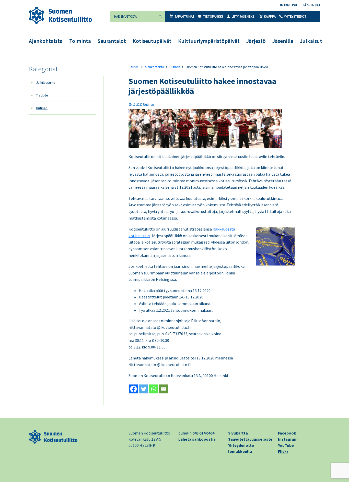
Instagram (288, 439)
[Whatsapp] (153, 388)
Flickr (283, 451)
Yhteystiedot (295, 16)
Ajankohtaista (46, 41)
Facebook (287, 433)
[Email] (163, 388)
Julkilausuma (45, 82)
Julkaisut (311, 41)
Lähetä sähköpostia (197, 439)
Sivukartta (238, 433)
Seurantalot (112, 41)
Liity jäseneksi (243, 16)
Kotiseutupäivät (152, 41)
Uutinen (42, 108)
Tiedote (42, 95)
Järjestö (256, 41)
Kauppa (270, 16)
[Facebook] (133, 388)
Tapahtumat (184, 16)
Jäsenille (282, 41)
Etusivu (134, 67)
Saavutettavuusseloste (250, 439)
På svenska (311, 5)
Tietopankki (213, 16)
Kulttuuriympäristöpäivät (209, 41)
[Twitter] (143, 388)
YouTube (286, 445)
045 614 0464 (203, 433)
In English (288, 5)
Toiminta (80, 41)
